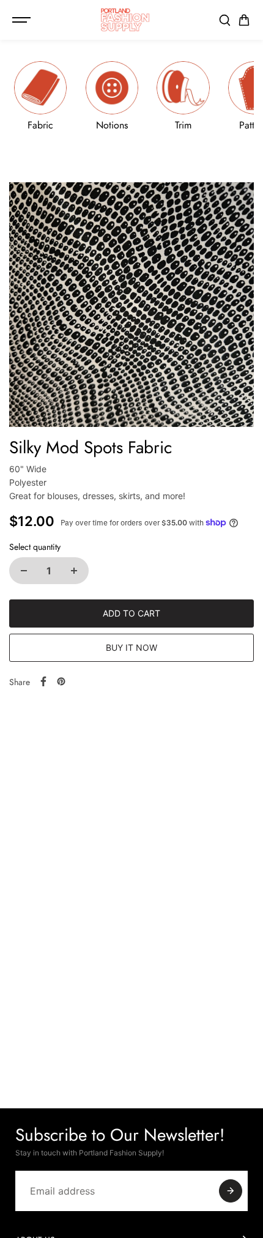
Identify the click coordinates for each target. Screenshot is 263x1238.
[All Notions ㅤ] (112, 95)
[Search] (224, 20)
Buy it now (131, 647)
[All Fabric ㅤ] (40, 95)
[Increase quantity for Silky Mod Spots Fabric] (74, 570)
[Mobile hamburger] (22, 20)
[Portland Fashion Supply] (125, 20)
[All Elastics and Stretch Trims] (183, 95)
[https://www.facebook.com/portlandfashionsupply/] (43, 681)
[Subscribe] (230, 1191)
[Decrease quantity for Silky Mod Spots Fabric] (23, 570)
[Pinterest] (61, 681)
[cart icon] (244, 20)
